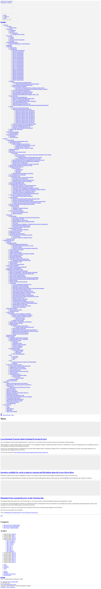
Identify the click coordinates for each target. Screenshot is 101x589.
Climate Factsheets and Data (16, 323)
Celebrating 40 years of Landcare (17, 367)
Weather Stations (13, 263)
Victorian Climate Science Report (20, 325)
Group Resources (13, 372)
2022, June (9, 547)
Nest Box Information (17, 345)
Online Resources (13, 324)
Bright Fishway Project (14, 232)
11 (15, 536)
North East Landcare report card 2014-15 (25, 120)
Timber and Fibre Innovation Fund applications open (21, 273)
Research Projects (11, 239)
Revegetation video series (18, 218)
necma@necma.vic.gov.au (10, 584)
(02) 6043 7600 (14, 581)
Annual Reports (13, 49)
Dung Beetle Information (15, 256)
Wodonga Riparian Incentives (19, 300)
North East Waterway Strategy (19, 86)
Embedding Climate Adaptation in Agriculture (20, 313)
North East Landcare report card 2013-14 (25, 121)
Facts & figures (13, 27)
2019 (13, 555)
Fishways (14, 358)
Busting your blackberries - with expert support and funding (23, 272)
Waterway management (12, 391)
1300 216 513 (6, 581)
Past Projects (18, 170)
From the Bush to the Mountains (20, 162)
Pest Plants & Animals (14, 348)
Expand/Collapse (16, 525)
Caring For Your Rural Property (16, 264)
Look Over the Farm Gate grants (17, 275)
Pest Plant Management (17, 350)
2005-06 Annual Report (18, 75)
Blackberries (18, 352)
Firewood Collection (17, 347)
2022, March (9, 550)
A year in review (16, 236)
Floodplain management (12, 394)
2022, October (10, 543)
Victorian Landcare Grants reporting (17, 368)
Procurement (12, 136)
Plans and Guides (13, 95)
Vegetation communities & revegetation (18, 337)
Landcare (11, 37)
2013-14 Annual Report (18, 65)
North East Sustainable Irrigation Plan (21, 90)
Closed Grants (12, 283)
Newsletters (9, 410)
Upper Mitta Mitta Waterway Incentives (21, 293)
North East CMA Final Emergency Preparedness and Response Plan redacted (30, 105)
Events (8, 407)
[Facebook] (1, 22)
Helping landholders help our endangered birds (23, 221)
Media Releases (10, 408)
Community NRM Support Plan (19, 102)
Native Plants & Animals (15, 340)
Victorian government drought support (18, 281)
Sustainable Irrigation (11, 243)
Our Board (11, 31)
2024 (13, 536)
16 (15, 554)
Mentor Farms (15, 206)
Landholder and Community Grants (15, 269)
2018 (13, 556)
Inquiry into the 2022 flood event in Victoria (19, 387)
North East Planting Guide (15, 261)
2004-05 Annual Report (18, 77)
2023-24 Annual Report (18, 51)
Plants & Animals (11, 336)
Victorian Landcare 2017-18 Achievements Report (24, 124)
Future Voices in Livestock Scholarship (18, 271)
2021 (13, 552)
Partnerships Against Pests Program (20, 287)
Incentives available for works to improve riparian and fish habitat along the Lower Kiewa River (37, 472)
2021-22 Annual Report (18, 54)
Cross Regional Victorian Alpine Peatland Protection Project (24, 439)
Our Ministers (12, 30)
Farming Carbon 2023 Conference (20, 229)
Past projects (9, 214)
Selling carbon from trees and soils (20, 332)
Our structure (10, 29)
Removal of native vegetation (19, 344)
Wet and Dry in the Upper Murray (20, 333)
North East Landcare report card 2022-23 (25, 113)
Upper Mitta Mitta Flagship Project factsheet (22, 186)
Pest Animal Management (18, 354)
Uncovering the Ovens (14, 176)
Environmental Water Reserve (13, 398)
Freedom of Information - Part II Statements (19, 43)
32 (15, 560)
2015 (13, 560)
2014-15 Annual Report (18, 63)
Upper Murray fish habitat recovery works (25, 145)
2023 (13, 538)
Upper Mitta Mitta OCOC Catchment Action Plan (24, 190)
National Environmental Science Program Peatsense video (25, 198)
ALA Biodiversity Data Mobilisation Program (23, 301)
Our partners (9, 35)
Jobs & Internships (13, 133)
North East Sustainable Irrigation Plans (18, 244)
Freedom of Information (12, 42)
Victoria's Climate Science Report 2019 (24, 327)
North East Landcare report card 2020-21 (25, 116)
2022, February (10, 551)
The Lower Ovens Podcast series (20, 212)
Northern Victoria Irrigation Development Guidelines (21, 253)
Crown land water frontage (13, 402)
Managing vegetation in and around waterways (17, 392)
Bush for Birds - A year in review (20, 220)
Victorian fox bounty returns (19, 307)
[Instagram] (5, 22)
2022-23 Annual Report (18, 53)
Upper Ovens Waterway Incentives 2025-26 (22, 291)
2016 (13, 559)
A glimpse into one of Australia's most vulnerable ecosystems (26, 202)
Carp (13, 359)
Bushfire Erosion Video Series (22, 146)
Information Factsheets (12, 308)
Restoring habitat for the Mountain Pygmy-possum (30, 157)
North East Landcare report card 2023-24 (25, 112)
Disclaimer (3, 587)
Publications (9, 46)
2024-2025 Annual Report (18, 50)
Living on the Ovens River (15, 309)
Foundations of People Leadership (20, 285)
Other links (18, 172)
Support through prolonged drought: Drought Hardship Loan (23, 279)
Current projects (10, 140)
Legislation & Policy (17, 343)
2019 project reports (20, 319)
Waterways (6, 382)
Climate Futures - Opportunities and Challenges (20, 321)
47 (15, 559)
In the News (15, 222)
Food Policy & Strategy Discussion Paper (19, 259)
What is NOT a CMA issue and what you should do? (19, 384)
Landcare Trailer (16, 376)
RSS (2, 515)
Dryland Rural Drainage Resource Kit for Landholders (19, 396)
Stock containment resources (16, 255)
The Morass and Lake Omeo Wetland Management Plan (25, 193)
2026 (13, 534)
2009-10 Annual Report (18, 70)
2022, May (9, 548)
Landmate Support (13, 379)
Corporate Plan (12, 47)
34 (15, 556)
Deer (10, 360)
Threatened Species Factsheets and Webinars (22, 173)
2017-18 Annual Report (18, 59)
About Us (6, 25)
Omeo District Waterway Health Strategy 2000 (23, 192)
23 (15, 558)
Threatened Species (14, 311)
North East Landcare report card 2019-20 (25, 117)
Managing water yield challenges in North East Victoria (25, 331)
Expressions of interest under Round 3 (21, 227)
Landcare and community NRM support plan (19, 366)
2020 (13, 554)
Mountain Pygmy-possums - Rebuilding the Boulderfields (25, 161)
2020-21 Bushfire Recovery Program (21, 144)
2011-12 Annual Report (17, 67)
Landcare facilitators (14, 205)
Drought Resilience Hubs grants (19, 304)
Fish (10, 355)
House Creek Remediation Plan (19, 97)
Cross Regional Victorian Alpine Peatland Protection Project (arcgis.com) (31, 452)
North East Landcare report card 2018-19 (25, 118)
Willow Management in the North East (21, 104)
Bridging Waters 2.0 (14, 149)
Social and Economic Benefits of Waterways (22, 125)
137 (11, 525)
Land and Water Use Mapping (16, 249)
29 (15, 552)
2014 (13, 562)
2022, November (10, 542)
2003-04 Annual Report (18, 78)
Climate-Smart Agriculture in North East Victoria (20, 165)
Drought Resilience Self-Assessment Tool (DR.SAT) (24, 329)
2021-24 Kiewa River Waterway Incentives (22, 196)
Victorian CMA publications (16, 129)
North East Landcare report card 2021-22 (25, 114)
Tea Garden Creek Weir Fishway (17, 233)
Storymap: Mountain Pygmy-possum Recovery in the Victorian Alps (28, 160)
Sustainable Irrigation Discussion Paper (21, 260)
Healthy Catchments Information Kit (20, 99)
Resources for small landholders (14, 268)
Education (11, 41)
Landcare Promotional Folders (19, 375)
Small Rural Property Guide (15, 257)
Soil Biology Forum (17, 209)
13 (12, 547)
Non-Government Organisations (16, 39)
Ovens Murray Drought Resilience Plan (18, 141)
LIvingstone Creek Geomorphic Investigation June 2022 (25, 188)
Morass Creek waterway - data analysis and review (24, 185)
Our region (9, 26)
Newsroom (15, 153)
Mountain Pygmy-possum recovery (17, 152)
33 (15, 539)
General (8, 525)
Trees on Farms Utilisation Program (17, 276)
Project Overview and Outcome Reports (21, 316)
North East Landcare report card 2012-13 (25, 122)
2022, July (9, 546)
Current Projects (19, 169)
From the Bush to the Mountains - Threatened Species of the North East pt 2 (30, 224)
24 (15, 538)
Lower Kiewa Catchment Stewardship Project (20, 194)
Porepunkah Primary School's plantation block (23, 180)
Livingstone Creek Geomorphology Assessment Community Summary (28, 189)
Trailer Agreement (19, 378)
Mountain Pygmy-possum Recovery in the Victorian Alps (22, 498)
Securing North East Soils (15, 228)
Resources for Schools (12, 380)
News (8, 406)
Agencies (11, 38)
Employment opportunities (13, 132)
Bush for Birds (12, 216)
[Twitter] (3, 22)
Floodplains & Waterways (10, 574)
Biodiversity (15, 341)
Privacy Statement (10, 587)
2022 (13, 539)
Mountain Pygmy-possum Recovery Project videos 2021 (25, 164)
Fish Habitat (15, 356)
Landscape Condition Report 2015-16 (21, 126)
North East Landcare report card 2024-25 (25, 110)
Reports (11, 106)
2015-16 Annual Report (18, 62)
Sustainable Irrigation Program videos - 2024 (22, 245)
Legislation (9, 45)
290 (10, 526)
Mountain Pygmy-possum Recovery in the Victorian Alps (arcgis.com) (21, 512)
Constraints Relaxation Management (15, 399)
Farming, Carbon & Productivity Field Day (22, 315)
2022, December (10, 540)
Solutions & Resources (9, 240)
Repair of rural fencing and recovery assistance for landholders (24, 277)
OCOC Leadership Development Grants (21, 284)
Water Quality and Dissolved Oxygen (15, 395)
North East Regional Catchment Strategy (21, 82)
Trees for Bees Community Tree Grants (21, 305)
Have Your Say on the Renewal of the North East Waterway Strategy (31, 89)
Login (5, 18)
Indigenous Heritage (11, 335)
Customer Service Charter (18, 34)
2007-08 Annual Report (18, 73)
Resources (14, 363)
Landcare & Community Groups (14, 364)
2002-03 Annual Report (18, 79)
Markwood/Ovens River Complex (14, 400)
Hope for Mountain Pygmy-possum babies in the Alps (28, 158)
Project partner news (20, 156)
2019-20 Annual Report (18, 57)
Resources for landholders (13, 265)
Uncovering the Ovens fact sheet (20, 178)
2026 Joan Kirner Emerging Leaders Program (23, 295)
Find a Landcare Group (14, 370)
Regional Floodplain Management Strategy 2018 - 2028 (25, 94)
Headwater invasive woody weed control (22, 181)
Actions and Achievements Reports (20, 108)
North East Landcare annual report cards (21, 109)
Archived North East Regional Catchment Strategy (27, 83)
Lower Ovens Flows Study (15, 231)
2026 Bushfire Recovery (15, 142)
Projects (5, 138)
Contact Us (6, 16)
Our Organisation (13, 33)
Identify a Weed (19, 351)
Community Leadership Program (20, 208)
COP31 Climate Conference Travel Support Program (24, 303)
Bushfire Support (13, 280)
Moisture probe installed (18, 320)
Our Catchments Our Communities (17, 174)
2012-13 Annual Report (18, 66)
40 (15, 534)
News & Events (7, 404)
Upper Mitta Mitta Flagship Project (17, 184)
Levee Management (11, 403)
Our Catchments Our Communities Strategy (22, 91)
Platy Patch (12, 150)
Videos (11, 130)
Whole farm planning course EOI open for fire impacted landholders (28, 288)
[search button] (4, 20)
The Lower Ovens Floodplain (16, 210)
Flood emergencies (11, 388)
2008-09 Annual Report (18, 71)
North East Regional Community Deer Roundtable (24, 362)
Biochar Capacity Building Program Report (22, 128)
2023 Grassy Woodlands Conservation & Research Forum (26, 217)
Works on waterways (11, 390)
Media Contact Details (12, 411)
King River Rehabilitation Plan (16, 182)
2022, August (10, 544)
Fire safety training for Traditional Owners (22, 237)
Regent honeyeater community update (21, 225)
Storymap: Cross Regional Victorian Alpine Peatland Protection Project (29, 201)
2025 (13, 535)
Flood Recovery (10, 386)
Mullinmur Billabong (17, 213)
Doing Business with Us (12, 134)
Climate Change (10, 312)
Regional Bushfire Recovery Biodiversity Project (20, 235)
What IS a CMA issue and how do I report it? (17, 383)
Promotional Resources (14, 374)
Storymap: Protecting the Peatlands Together (22, 200)
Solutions (6, 572)
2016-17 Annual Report (18, 61)
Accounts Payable (13, 137)
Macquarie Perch (16, 168)
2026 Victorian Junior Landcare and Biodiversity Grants (25, 296)
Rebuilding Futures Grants (18, 297)
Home (5, 15)
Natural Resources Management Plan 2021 (22, 85)
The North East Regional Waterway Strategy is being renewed (29, 87)
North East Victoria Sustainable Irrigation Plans (23, 98)
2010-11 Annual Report (17, 69)
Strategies (11, 81)
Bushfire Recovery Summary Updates (24, 148)
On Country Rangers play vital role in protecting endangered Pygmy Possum (33, 154)
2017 (13, 558)
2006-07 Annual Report (18, 74)
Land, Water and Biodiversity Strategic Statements (24, 101)
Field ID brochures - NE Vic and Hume (18, 339)
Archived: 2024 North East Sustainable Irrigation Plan (25, 248)
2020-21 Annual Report (18, 55)
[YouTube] (4, 22)
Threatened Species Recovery (16, 166)
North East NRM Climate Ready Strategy (22, 93)
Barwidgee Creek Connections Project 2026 (22, 177)
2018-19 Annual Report (18, 58)
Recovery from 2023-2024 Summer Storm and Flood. (22, 204)
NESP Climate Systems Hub (19, 328)
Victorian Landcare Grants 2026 (19, 299)
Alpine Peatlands (13, 197)
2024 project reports (17, 247)
